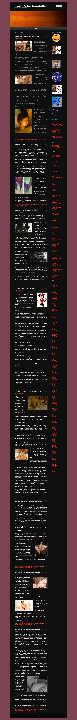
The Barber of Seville (55, 257)
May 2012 (53, 469)
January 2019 (54, 374)
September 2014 (54, 436)
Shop (27, 28)
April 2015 (53, 428)
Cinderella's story (55, 182)
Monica (53, 221)
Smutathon (54, 251)
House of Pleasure (55, 202)
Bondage (19, 139)
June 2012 (53, 467)
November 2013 (54, 448)
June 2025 (53, 288)
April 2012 (53, 470)
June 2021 (53, 340)
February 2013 (54, 459)
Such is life (19, 204)
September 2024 (54, 299)
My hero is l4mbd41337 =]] (56, 146)
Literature (53, 215)
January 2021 (54, 346)
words (53, 277)
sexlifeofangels (54, 160)
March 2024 (54, 305)
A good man (54, 165)
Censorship (54, 179)
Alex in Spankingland (55, 152)
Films (53, 194)
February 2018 (54, 387)
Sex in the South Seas (56, 241)
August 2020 (54, 352)
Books (23, 28)
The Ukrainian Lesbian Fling (37, 566)
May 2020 (53, 355)
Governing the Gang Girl (56, 198)
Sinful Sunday (54, 250)
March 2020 (54, 358)
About (20, 28)
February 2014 (54, 445)
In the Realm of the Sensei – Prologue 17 (56, 130)
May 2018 (53, 384)
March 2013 (54, 458)
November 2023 (54, 308)
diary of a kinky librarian (56, 154)
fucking (41, 139)
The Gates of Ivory (55, 260)
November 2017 (54, 391)
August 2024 (54, 300)
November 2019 (54, 362)
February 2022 (54, 330)
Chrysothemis (44, 494)
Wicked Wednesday (55, 275)
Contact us (31, 28)
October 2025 (54, 284)
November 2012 (54, 463)
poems (53, 232)
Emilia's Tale (54, 186)
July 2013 (53, 453)
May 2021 (53, 341)
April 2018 (53, 385)
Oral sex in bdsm (55, 227)
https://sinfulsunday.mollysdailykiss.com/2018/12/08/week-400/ (57, 156)
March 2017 (54, 401)
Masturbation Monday (55, 219)
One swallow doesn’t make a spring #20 (28, 573)
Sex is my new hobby (55, 158)
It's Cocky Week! (54, 208)
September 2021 (54, 336)
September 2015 (54, 422)
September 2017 (54, 393)
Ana (41, 494)
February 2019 (54, 373)
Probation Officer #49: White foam (26, 211)
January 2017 (54, 403)
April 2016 (53, 414)
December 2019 (54, 361)
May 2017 (53, 398)
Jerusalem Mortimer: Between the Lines (31, 6)
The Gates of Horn (55, 259)
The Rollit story (54, 266)
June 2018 (53, 383)
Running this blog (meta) (56, 239)
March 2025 (54, 292)
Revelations (54, 238)
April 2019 (53, 371)
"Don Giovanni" (37, 494)
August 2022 (54, 323)
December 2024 (54, 296)
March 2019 (54, 372)
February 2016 (54, 416)
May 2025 (53, 290)
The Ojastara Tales (55, 264)
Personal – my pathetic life (56, 229)
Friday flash (54, 196)
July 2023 (53, 312)
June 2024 (53, 303)
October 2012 (54, 464)
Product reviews (54, 234)
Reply (44, 139)
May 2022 (53, 327)
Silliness (53, 249)
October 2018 (54, 378)
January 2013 (54, 460)
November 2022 (54, 319)
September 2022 (54, 322)
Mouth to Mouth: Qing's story (25, 139)
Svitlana (29, 567)
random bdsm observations (56, 237)
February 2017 (54, 402)
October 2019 (54, 364)
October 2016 (54, 407)
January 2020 (54, 360)
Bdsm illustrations (55, 172)
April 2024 (53, 304)
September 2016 (54, 408)
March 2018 (54, 386)
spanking (21, 205)
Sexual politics (54, 245)
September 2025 (54, 285)
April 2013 (53, 457)
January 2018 (54, 389)
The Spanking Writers (55, 161)
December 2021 (54, 333)
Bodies (53, 175)
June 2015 (53, 426)
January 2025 (54, 294)
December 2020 (54, 347)
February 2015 (54, 430)
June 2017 (53, 397)
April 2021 (53, 342)
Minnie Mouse (44, 385)
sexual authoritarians (55, 244)
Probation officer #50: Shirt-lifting (26, 145)
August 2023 (54, 311)
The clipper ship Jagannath (56, 258)
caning (53, 178)
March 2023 (54, 316)
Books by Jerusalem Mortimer (57, 177)
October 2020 (54, 349)
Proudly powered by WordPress (38, 716)
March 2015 (54, 429)
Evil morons (54, 190)
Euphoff (53, 189)
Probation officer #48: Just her (25, 288)
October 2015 (54, 421)
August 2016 (54, 409)
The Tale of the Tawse (55, 268)
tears (52, 256)
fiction (53, 192)
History (53, 201)
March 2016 (54, 415)
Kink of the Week (55, 214)
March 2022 (54, 329)
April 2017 (53, 399)
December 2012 (54, 461)
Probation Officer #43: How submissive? (28, 391)
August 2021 (54, 337)
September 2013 (54, 451)
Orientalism (54, 228)
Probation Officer (41, 281)
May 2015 (53, 427)
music (53, 223)
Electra (16, 495)
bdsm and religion (55, 171)
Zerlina (36, 495)
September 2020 (54, 351)
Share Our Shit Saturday (56, 247)
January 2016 (54, 417)
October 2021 (54, 335)
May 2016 (53, 413)
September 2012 (54, 465)
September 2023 (54, 310)
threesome (33, 495)
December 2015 (54, 418)
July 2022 (53, 324)
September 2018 (54, 379)
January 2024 (54, 306)
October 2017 (54, 392)
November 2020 (54, 348)
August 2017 (54, 395)
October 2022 (54, 321)
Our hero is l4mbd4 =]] (56, 144)
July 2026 (53, 281)
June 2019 (53, 368)
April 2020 (53, 356)
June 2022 (53, 325)
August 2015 (54, 423)
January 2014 (54, 446)
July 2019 (53, 367)
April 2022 (53, 328)
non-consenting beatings (56, 225)
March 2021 (54, 343)
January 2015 (54, 432)
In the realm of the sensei (56, 207)
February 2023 (54, 317)
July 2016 (53, 410)
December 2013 (54, 447)
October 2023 (54, 309)
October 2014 (54, 435)
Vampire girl (54, 272)
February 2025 (54, 293)
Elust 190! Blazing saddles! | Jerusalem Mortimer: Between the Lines (57, 134)
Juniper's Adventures (55, 213)
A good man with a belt (56, 166)
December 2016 (54, 404)
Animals (53, 169)
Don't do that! (54, 184)
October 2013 (54, 450)
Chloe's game (54, 181)
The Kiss (53, 262)
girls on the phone (41, 204)
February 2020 (54, 359)
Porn (52, 233)
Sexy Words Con (55, 246)
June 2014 (53, 440)
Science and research (55, 240)
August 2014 (54, 438)
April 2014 (53, 442)
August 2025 (54, 286)
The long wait (54, 263)
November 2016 (54, 405)
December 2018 (54, 376)
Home (16, 28)
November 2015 (54, 420)
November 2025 (54, 283)
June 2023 (53, 314)
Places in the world (55, 231)
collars (53, 183)
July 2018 (53, 382)
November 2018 (54, 377)
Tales (31, 139)
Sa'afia (18, 205)
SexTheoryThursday (55, 243)
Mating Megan (54, 220)
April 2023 (53, 315)
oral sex (53, 226)
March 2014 (54, 444)
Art (52, 170)
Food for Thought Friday (56, 195)
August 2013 (54, 452)
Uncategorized (34, 139)
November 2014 (54, 434)
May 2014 (53, 441)
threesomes (54, 270)
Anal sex (53, 167)
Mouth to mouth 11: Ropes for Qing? (27, 36)
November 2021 (54, 334)
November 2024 (54, 297)
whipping (53, 274)
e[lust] (53, 185)
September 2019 (54, 365)
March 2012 (54, 471)
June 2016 (53, 411)
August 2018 (54, 380)
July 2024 (53, 302)
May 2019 (53, 370)
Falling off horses (55, 191)
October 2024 (54, 298)
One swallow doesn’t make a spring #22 (28, 501)
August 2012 (54, 466)
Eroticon (53, 188)
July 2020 (53, 353)
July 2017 (53, 396)
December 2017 (54, 390)
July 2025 (53, 287)
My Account (37, 28)
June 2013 (53, 454)
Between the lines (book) (56, 173)
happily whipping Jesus (56, 200)
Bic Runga (37, 385)
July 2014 (53, 439)
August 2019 (54, 366)
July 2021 (53, 339)
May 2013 (53, 455)
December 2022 (54, 318)
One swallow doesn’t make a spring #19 (28, 630)
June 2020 (53, 354)
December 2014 (54, 433)
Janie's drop (54, 212)
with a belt (53, 276)
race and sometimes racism (56, 235)
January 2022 (54, 331)
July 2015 (53, 424)
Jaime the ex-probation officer (19, 567)
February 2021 (54, 345)
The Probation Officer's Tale (28, 204)
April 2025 (53, 291)
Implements (54, 206)
